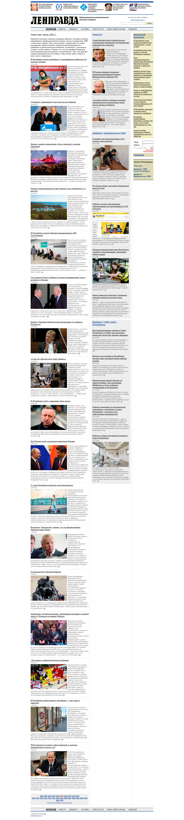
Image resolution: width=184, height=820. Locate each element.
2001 (61, 800)
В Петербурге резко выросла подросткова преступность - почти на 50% (143, 44)
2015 (37, 798)
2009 (61, 798)
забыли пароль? (148, 151)
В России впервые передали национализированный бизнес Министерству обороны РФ (107, 74)
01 (48, 803)
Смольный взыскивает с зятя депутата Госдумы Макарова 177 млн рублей (143, 103)
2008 (65, 798)
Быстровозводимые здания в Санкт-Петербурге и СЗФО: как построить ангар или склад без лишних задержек (110, 332)
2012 (49, 798)
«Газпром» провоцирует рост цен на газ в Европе (53, 102)
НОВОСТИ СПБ (98, 29)
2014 (41, 798)
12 (71, 803)
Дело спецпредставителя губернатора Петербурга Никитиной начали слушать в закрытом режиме (143, 63)
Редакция (139, 155)
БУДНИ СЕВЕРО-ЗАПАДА (116, 29)
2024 (49, 796)
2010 (57, 798)
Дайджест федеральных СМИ (109, 133)
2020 (65, 796)
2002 (57, 800)
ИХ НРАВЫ (85, 29)
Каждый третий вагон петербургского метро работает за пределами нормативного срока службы (143, 75)
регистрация (149, 150)
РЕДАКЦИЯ (133, 29)
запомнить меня (141, 148)
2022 (57, 796)
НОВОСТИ (62, 29)
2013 (45, 798)
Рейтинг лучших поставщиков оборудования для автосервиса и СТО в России (110, 206)
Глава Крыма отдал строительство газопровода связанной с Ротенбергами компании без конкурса (111, 42)
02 (50, 803)
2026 (41, 796)
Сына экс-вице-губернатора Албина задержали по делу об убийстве (142, 133)
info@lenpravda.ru (138, 20)
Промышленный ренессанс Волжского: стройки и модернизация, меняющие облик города (111, 252)
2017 (77, 796)
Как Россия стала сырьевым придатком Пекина (53, 441)
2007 (69, 798)
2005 (77, 798)
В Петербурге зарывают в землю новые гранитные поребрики (143, 111)
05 (56, 803)
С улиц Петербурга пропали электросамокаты (52, 485)
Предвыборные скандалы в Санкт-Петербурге (144, 6)
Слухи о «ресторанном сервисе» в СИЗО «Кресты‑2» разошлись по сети (143, 93)
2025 (45, 796)
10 (67, 803)
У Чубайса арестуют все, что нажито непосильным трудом (120, 6)
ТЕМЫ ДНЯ (51, 29)
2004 (81, 798)
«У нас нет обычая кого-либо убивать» (48, 359)
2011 (53, 798)
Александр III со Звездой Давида (46, 572)
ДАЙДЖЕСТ (73, 29)
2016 (33, 798)
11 (69, 803)
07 (61, 803)
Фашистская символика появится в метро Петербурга (71, 6)
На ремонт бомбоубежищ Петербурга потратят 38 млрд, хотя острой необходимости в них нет (143, 122)
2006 (73, 798)
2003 (85, 798)
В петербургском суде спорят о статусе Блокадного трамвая (142, 52)
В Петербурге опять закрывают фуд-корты (50, 401)
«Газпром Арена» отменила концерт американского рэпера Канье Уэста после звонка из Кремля (109, 102)
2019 (69, 796)
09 (65, 803)
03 (52, 803)
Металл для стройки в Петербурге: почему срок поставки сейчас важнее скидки (110, 358)
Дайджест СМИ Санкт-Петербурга (105, 323)
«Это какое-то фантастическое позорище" (50, 660)
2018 (73, 796)
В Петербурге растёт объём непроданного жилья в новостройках (143, 85)
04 (54, 803)
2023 (53, 796)
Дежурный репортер (139, 36)
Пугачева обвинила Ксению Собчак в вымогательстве (46, 6)
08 (63, 803)
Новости (97, 34)
